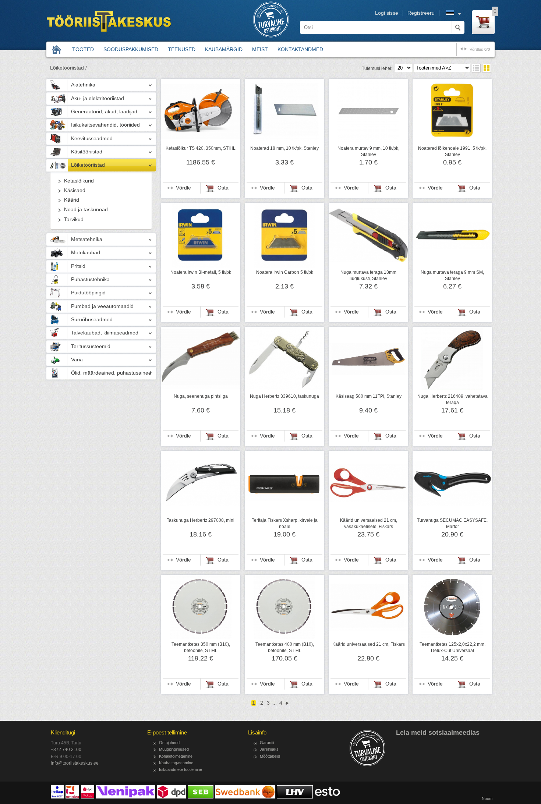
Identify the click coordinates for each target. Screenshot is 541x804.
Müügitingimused (174, 749)
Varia (77, 359)
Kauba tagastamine (176, 763)
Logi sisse (386, 13)
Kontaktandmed (300, 49)
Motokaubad (85, 252)
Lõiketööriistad (88, 165)
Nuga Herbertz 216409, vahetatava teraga (452, 399)
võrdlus (480, 49)
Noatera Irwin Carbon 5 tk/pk (284, 272)
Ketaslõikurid (79, 181)
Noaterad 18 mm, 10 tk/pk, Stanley (284, 148)
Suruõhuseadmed (92, 319)
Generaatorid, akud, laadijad (104, 111)
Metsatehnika (86, 239)
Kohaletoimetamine (175, 756)
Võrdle (183, 188)
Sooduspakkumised (130, 49)
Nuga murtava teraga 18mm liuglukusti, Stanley (368, 275)
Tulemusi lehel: (377, 68)
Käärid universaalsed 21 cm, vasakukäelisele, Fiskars (368, 523)
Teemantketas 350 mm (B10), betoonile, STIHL (201, 647)
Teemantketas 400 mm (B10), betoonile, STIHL (284, 647)
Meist (260, 49)
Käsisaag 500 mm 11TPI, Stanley (369, 396)
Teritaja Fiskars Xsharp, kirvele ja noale (285, 523)
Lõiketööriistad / (68, 68)
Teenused (181, 49)
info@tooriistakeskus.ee (75, 763)
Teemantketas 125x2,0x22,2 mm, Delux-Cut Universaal (452, 647)
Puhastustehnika (90, 279)
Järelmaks (269, 749)
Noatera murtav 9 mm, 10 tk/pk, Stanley (368, 151)
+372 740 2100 (66, 749)
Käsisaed (74, 190)
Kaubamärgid (224, 49)
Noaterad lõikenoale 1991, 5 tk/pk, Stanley (452, 151)
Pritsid (78, 266)
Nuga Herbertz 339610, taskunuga (284, 396)
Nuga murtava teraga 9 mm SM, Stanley (452, 275)
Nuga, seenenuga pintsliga (201, 396)
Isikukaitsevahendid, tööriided (105, 125)
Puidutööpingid (88, 292)
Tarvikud (74, 219)
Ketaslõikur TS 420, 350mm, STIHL (201, 148)
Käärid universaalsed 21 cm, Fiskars (368, 644)
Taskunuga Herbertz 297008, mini (200, 520)
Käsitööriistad (86, 152)
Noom (487, 798)
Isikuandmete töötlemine (180, 769)
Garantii (267, 742)
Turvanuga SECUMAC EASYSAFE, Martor (452, 523)
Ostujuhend (169, 742)
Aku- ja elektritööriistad (97, 98)
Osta (223, 188)
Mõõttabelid (270, 756)
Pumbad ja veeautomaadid (102, 306)
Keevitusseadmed (92, 138)
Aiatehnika (83, 85)
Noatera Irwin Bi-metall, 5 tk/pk (200, 272)
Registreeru (421, 13)
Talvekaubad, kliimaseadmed (104, 333)
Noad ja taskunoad (86, 209)
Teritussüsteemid (90, 346)
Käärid (71, 200)
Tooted (83, 49)
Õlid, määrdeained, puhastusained (111, 373)
